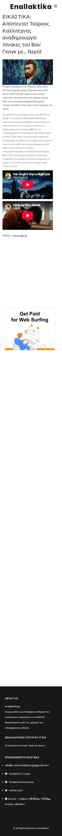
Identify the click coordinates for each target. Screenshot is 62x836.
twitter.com (16, 790)
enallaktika (43, 828)
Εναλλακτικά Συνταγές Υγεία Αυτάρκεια (25, 745)
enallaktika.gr (12, 706)
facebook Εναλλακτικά (21, 782)
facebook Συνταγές (19, 773)
